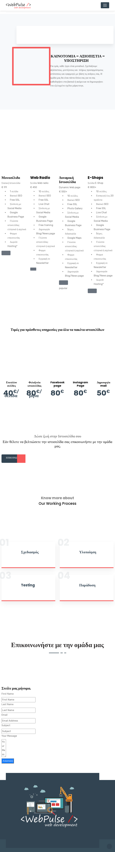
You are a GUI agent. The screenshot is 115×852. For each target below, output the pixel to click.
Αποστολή (8, 760)
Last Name (7, 704)
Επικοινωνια (13, 457)
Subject (5, 725)
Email (4, 714)
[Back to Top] (109, 846)
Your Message (9, 735)
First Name (7, 693)
